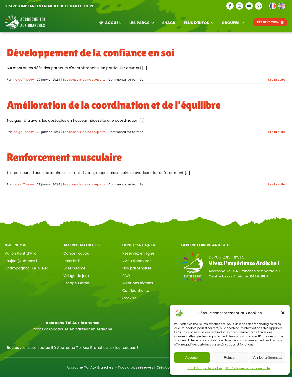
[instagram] (239, 6)
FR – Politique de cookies (205, 368)
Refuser (230, 357)
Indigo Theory (23, 79)
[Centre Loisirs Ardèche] (192, 254)
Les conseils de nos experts (84, 79)
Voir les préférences (267, 357)
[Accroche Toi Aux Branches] (25, 17)
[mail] (258, 6)
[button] (283, 313)
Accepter (192, 357)
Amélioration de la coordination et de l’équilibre (114, 105)
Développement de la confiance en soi (90, 52)
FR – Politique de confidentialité (247, 368)
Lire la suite (276, 79)
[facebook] (230, 6)
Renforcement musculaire (64, 157)
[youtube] (249, 6)
